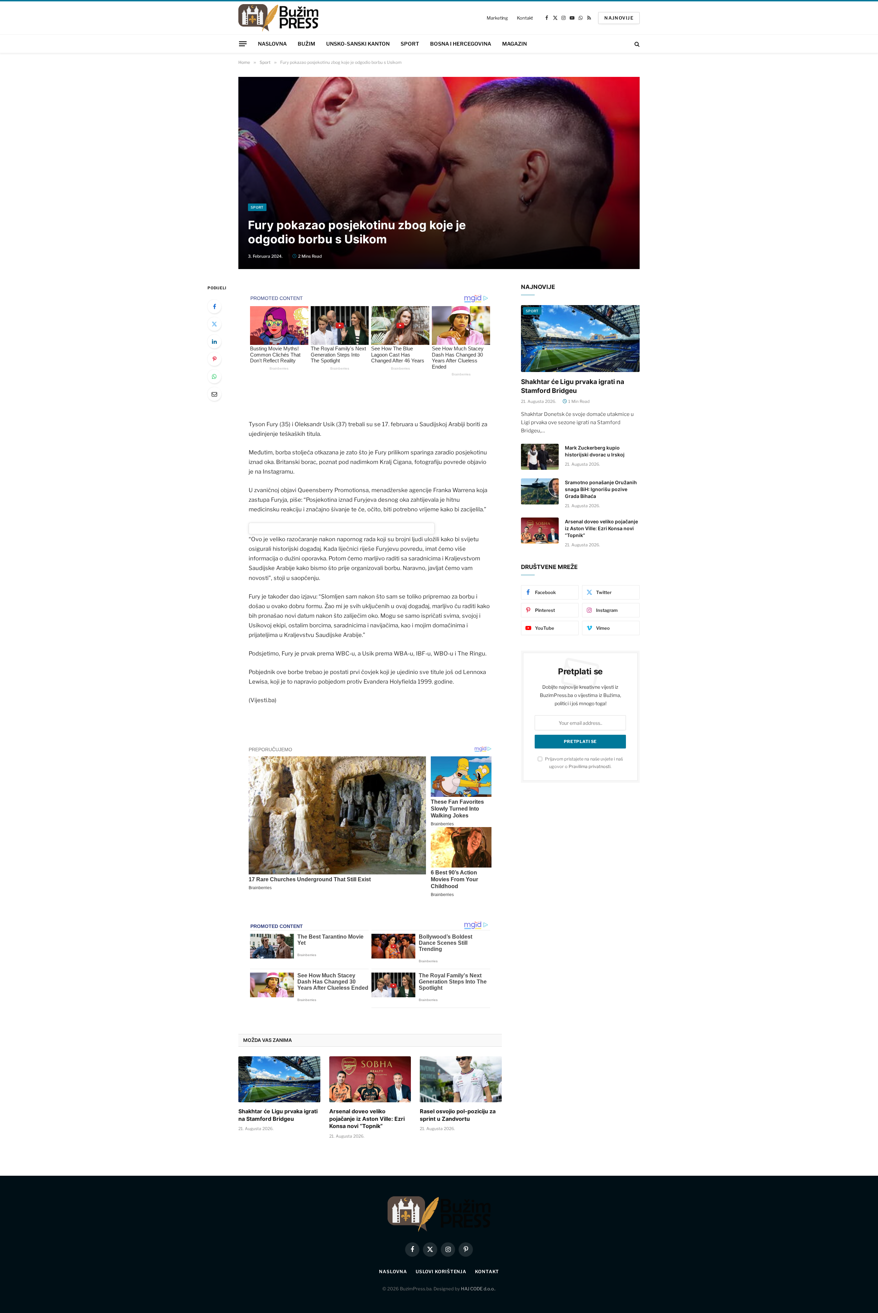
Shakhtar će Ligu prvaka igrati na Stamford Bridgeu (278, 1115)
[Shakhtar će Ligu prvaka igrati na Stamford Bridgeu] (279, 1079)
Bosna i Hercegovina (460, 44)
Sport (410, 44)
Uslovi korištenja (441, 1271)
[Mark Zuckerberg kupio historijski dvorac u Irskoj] (540, 457)
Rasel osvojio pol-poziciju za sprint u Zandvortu (458, 1115)
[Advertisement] (439, 152)
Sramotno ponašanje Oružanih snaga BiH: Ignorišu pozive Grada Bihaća (601, 489)
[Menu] (243, 43)
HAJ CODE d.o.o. (478, 1288)
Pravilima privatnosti (589, 766)
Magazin (514, 44)
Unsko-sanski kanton (358, 44)
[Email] (214, 394)
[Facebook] (214, 306)
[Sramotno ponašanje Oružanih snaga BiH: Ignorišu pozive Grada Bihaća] (540, 491)
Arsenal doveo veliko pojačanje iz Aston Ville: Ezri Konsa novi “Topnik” (367, 1119)
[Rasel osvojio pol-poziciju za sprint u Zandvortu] (461, 1079)
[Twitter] (214, 324)
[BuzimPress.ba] (278, 18)
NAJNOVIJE (618, 18)
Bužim (306, 44)
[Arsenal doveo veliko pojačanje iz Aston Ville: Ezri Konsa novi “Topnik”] (370, 1079)
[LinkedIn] (214, 341)
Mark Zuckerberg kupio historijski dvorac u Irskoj (595, 451)
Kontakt (525, 18)
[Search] (636, 43)
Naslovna (272, 44)
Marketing (497, 18)
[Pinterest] (214, 359)
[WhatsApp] (214, 376)
